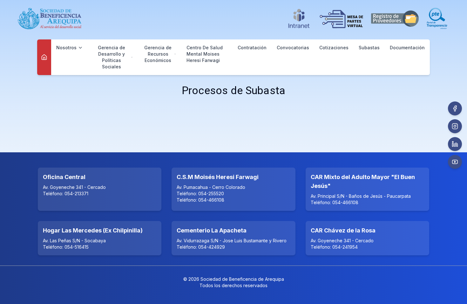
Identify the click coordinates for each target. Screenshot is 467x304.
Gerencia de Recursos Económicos (158, 54)
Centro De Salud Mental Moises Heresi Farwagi (204, 54)
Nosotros (66, 47)
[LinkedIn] (455, 144)
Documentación (407, 47)
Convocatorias (293, 47)
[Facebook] (455, 108)
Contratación (252, 47)
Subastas (369, 47)
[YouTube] (455, 162)
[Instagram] (455, 126)
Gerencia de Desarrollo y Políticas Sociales (111, 57)
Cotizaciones (334, 47)
